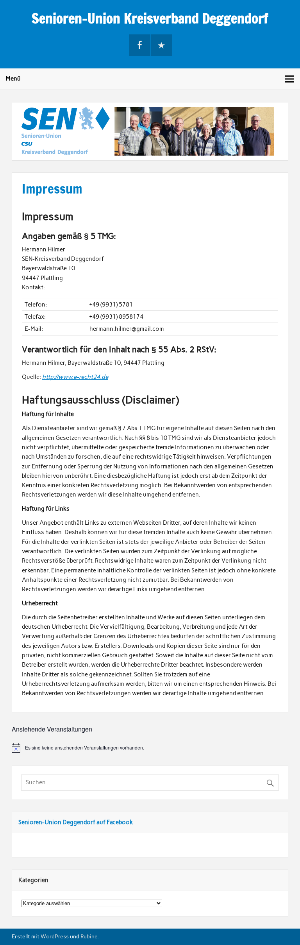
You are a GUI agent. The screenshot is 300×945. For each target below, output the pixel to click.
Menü (13, 78)
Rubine (88, 936)
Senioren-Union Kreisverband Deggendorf (150, 18)
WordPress (55, 936)
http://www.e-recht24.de (75, 376)
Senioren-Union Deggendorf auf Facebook (75, 822)
